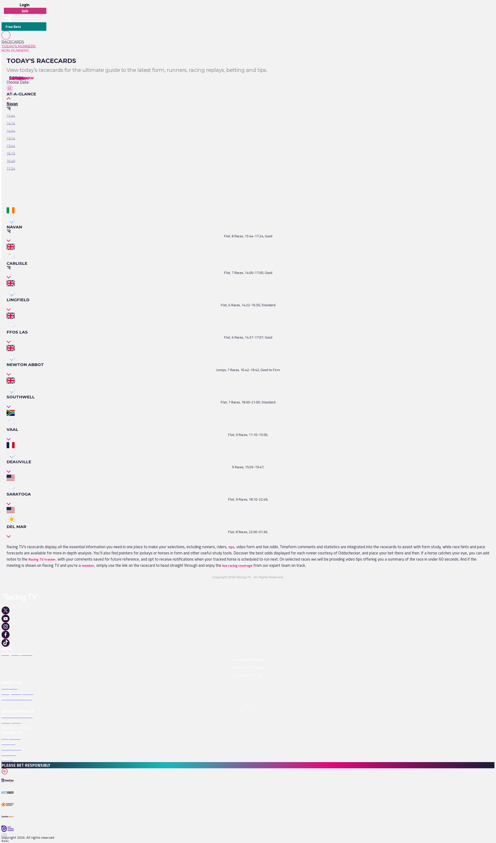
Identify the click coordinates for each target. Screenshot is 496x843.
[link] (24, 41)
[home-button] (7, 18)
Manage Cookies (15, 727)
